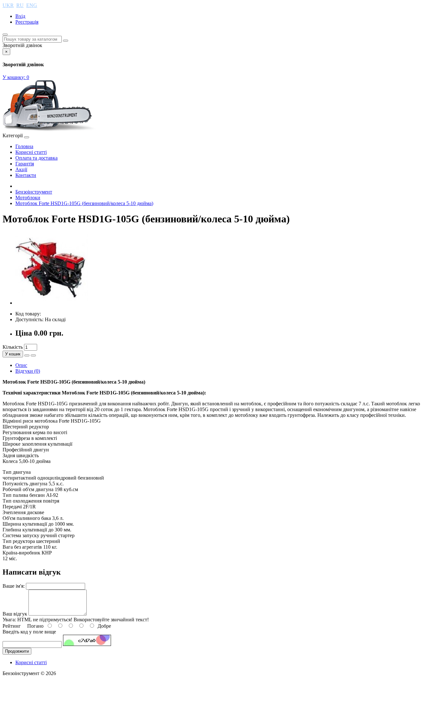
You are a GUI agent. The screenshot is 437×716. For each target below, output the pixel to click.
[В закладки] (26, 355)
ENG (31, 5)
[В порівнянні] (33, 355)
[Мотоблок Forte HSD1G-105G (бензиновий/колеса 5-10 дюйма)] (51, 303)
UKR (8, 5)
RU (20, 5)
